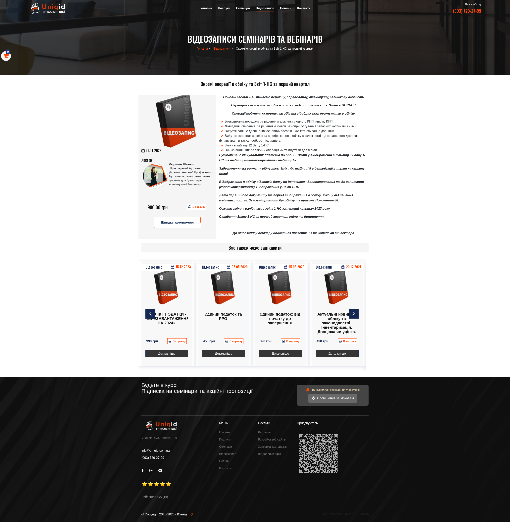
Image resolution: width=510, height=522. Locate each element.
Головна (206, 8)
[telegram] (160, 471)
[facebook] (142, 471)
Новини (285, 8)
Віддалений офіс (269, 453)
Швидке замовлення (177, 222)
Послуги (224, 439)
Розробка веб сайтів (272, 439)
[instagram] (150, 471)
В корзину (198, 206)
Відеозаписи (265, 8)
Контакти (303, 8)
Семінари (225, 446)
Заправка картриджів (272, 446)
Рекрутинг (265, 432)
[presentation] (150, 314)
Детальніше (167, 353)
